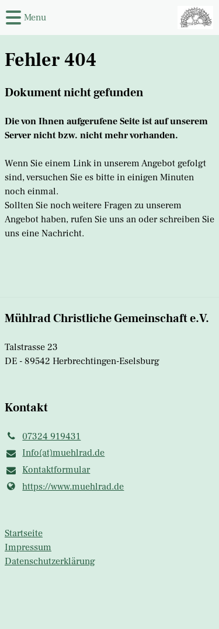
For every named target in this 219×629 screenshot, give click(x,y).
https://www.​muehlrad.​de (73, 486)
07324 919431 (51, 436)
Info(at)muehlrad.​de (63, 453)
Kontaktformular (56, 470)
